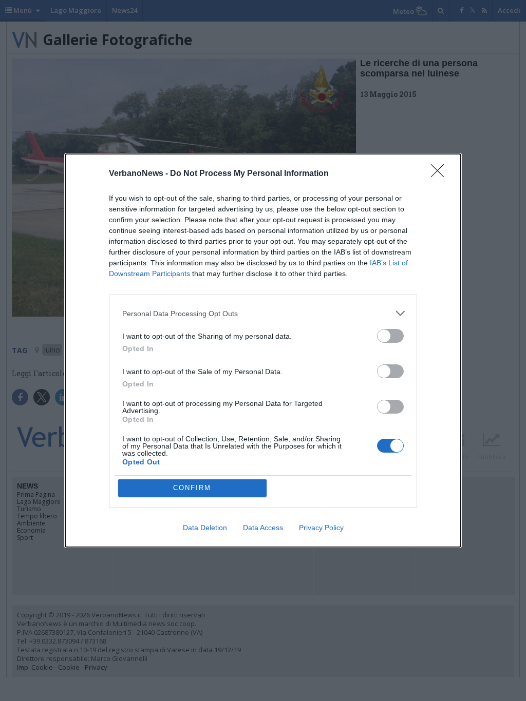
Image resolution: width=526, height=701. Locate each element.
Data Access (263, 527)
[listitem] (263, 313)
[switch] (390, 336)
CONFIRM (192, 488)
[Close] (440, 174)
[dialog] (263, 350)
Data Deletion (205, 527)
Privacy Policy (321, 527)
